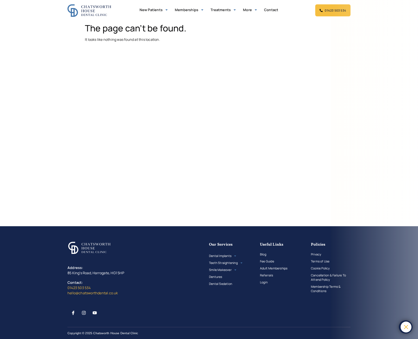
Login (264, 282)
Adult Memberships (273, 268)
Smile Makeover (220, 270)
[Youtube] (94, 312)
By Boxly (390, 327)
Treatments (221, 9)
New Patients (151, 9)
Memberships (186, 9)
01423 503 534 (79, 287)
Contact (271, 9)
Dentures (215, 277)
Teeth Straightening (223, 263)
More (247, 9)
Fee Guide (267, 261)
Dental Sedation (220, 284)
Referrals (266, 275)
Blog (263, 254)
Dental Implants (220, 256)
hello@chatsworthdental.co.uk (92, 293)
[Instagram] (83, 312)
